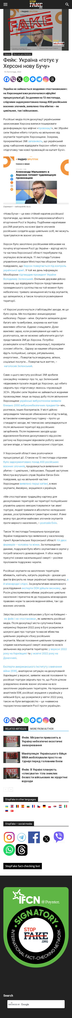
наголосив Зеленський (18, 366)
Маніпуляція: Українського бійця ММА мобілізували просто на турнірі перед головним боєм (44, 757)
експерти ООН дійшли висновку (41, 588)
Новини (7, 54)
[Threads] (52, 79)
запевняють (35, 141)
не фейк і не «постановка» (20, 618)
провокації (45, 128)
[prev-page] (5, 789)
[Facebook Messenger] (33, 79)
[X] (20, 79)
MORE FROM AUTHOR (42, 728)
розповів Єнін (48, 522)
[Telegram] (39, 79)
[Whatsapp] (26, 79)
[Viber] (13, 79)
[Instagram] (46, 79)
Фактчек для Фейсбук (22, 54)
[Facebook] (7, 79)
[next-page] (11, 789)
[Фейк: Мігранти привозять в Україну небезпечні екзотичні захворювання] (11, 741)
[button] (5, 4)
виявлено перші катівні (34, 483)
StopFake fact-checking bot (22, 866)
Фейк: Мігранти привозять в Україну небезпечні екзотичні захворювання (42, 741)
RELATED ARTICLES (15, 728)
